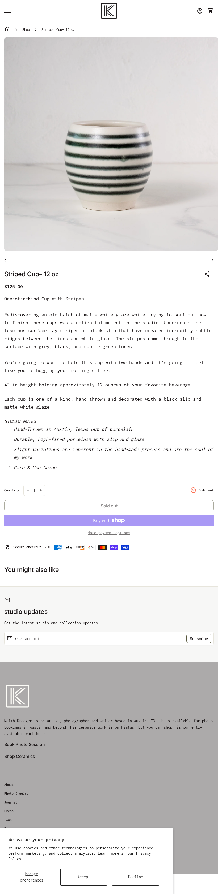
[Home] (109, 10)
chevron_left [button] (5, 260)
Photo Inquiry (16, 794)
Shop (26, 30)
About (9, 785)
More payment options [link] (109, 532)
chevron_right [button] (212, 260)
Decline (135, 877)
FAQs (8, 820)
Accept (83, 877)
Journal (10, 802)
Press (9, 811)
